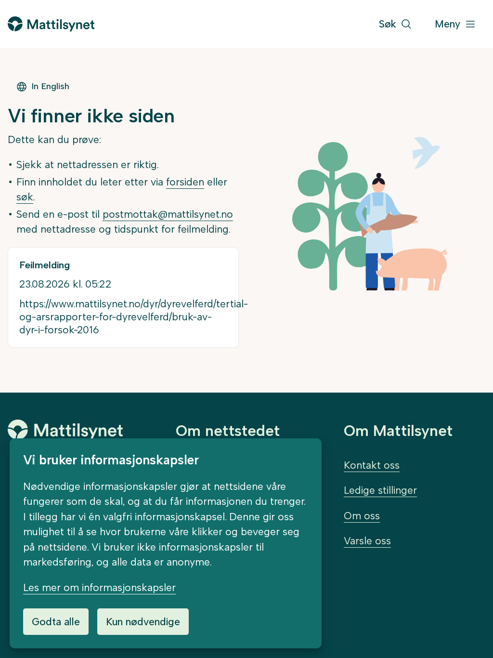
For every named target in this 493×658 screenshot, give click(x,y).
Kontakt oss (372, 465)
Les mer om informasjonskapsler (99, 587)
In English (50, 86)
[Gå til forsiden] (51, 23)
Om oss (362, 516)
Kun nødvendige (143, 622)
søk (24, 197)
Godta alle (56, 622)
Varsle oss (367, 541)
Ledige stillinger (380, 490)
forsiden (185, 182)
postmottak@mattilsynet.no (168, 214)
